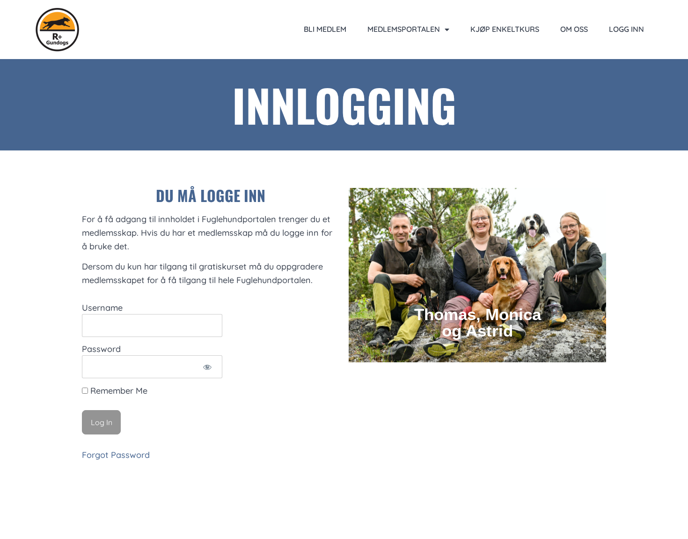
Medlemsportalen (403, 29)
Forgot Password (116, 454)
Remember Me (117, 391)
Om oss (574, 29)
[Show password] (207, 366)
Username (102, 308)
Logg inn (626, 29)
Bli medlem (325, 29)
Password (101, 349)
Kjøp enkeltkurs (504, 29)
